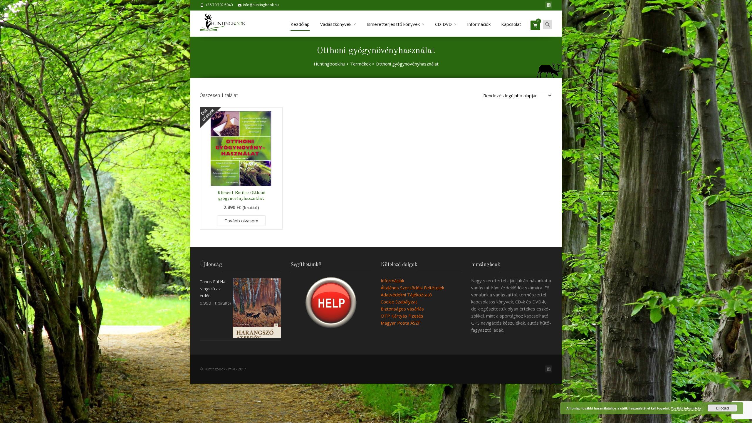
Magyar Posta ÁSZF (400, 323)
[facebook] (548, 5)
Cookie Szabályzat (399, 302)
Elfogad (722, 408)
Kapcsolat (511, 24)
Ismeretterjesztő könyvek (393, 24)
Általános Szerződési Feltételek (412, 288)
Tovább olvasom (241, 221)
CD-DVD (443, 24)
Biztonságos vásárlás (402, 309)
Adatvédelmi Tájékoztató (406, 295)
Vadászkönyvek (335, 24)
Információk (479, 24)
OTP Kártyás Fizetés (402, 316)
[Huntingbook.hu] (226, 23)
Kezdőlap (300, 24)
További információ (686, 408)
